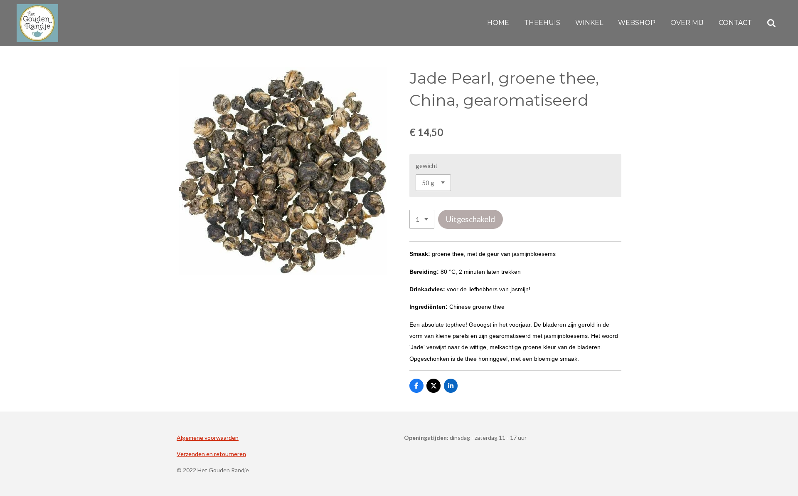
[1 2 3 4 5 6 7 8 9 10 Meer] (421, 219)
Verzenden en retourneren (211, 453)
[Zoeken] (771, 23)
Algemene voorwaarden (208, 437)
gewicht (427, 165)
